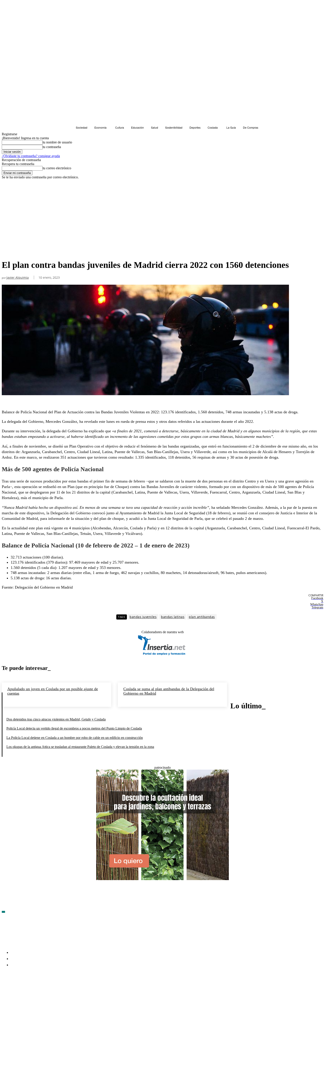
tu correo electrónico (57, 168)
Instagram (39, 990)
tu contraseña (52, 147)
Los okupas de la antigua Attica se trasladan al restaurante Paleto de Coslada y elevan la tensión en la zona (80, 747)
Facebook (15, 990)
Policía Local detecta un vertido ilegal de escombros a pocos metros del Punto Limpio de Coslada (74, 728)
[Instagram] (28, 990)
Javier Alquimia (17, 278)
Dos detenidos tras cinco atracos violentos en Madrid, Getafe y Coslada (56, 719)
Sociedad (9, 251)
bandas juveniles (143, 617)
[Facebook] (5, 990)
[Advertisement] (162, 212)
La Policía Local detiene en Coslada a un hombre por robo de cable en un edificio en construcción (74, 738)
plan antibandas (202, 617)
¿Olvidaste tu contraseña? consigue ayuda (31, 156)
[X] (52, 990)
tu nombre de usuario (57, 142)
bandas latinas (172, 617)
